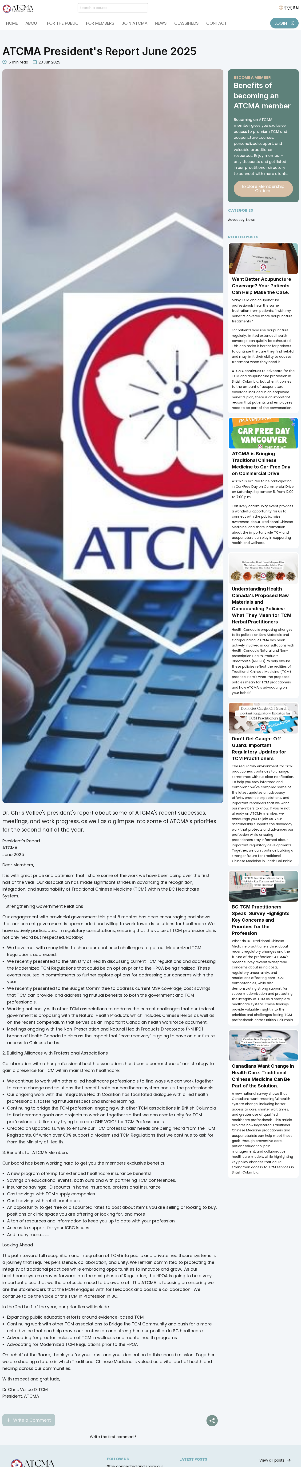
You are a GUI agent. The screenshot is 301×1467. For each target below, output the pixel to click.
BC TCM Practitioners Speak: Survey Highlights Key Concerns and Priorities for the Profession (260, 920)
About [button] (32, 23)
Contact (216, 23)
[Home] (18, 7)
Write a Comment (31, 1420)
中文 (288, 8)
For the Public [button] (63, 23)
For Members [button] (100, 23)
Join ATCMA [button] (134, 23)
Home (12, 23)
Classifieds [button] (186, 23)
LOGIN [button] (281, 23)
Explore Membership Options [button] (263, 188)
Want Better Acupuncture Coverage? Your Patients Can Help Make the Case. (261, 285)
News (161, 23)
